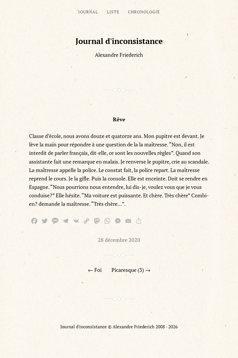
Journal (88, 12)
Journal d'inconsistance (119, 41)
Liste (113, 12)
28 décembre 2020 (119, 239)
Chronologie (144, 12)
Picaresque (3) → (130, 269)
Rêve (119, 119)
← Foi (95, 269)
